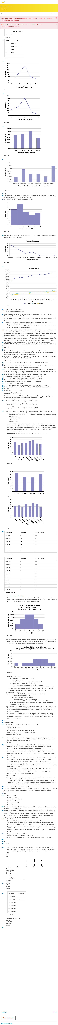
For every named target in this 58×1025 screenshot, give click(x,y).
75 (2, 411)
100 (2, 795)
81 (2, 722)
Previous (4, 1012)
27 (2, 322)
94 (2, 788)
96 (2, 792)
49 (2, 366)
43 (2, 356)
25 (2, 314)
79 (2, 720)
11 (2, 159)
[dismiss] (56, 18)
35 (2, 345)
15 (2, 195)
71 (2, 390)
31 (2, 337)
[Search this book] (51, 14)
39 (2, 349)
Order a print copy (8, 1017)
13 (2, 194)
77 (2, 532)
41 (2, 351)
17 (2, 199)
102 (2, 806)
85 (2, 737)
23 (2, 309)
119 (2, 893)
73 (2, 400)
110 (2, 839)
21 (2, 266)
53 (2, 374)
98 (2, 793)
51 (2, 369)
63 (2, 383)
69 (2, 388)
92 (2, 786)
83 (2, 724)
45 (2, 362)
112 (2, 841)
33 (2, 342)
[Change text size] (55, 13)
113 (2, 843)
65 (2, 385)
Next (54, 1012)
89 (2, 757)
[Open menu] (1, 14)
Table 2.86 (12, 596)
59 (2, 379)
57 (2, 378)
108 (2, 833)
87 (2, 744)
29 (2, 330)
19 (2, 235)
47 (2, 364)
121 (2, 928)
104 (2, 810)
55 (2, 376)
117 (2, 883)
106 (2, 819)
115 (2, 847)
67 (2, 386)
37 (2, 347)
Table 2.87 (20, 596)
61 (2, 381)
